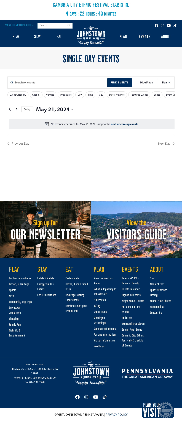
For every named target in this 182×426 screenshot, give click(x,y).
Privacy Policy (117, 414)
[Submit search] (69, 25)
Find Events (120, 82)
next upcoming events (124, 124)
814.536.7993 (29, 377)
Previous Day (20, 143)
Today (27, 109)
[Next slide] (174, 95)
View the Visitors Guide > (19, 25)
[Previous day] (9, 109)
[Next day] (16, 109)
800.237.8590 (48, 377)
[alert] (92, 124)
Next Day (164, 143)
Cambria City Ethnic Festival (81, 5)
